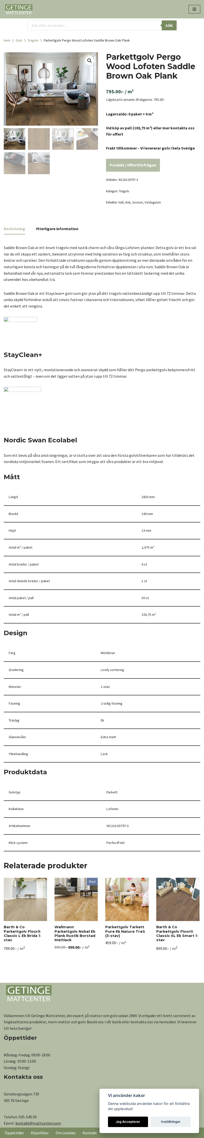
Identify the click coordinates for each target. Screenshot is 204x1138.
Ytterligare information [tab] (57, 228)
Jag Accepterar (128, 1122)
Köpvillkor (40, 1132)
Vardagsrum (153, 202)
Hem (7, 40)
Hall (121, 202)
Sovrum (137, 202)
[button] (89, 60)
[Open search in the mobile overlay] (102, 25)
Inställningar (170, 1122)
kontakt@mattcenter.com (38, 1123)
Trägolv (33, 40)
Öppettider (14, 1132)
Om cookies (66, 1132)
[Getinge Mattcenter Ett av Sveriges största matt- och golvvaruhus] (19, 9)
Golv (19, 40)
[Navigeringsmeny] (194, 9)
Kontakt (90, 1132)
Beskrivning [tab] (14, 228)
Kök (128, 202)
